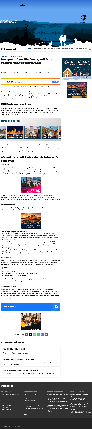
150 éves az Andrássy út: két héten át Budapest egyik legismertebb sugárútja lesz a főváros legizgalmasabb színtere (80, 413)
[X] (30, 334)
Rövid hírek (39, 74)
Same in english (90, 49)
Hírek (29, 49)
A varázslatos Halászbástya (30, 400)
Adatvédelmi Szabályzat (6, 421)
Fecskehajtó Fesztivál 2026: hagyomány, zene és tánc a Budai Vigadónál (57, 395)
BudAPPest (10, 49)
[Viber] (42, 334)
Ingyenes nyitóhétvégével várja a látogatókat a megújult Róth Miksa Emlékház (80, 404)
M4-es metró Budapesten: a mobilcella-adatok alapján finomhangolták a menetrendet (79, 399)
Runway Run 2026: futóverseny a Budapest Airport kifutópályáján (57, 399)
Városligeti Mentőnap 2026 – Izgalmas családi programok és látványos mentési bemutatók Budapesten (57, 410)
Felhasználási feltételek (22, 421)
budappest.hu (4, 56)
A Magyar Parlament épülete (30, 394)
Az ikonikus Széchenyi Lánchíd (31, 402)
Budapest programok (81, 49)
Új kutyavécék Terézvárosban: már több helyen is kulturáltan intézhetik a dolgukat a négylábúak (80, 408)
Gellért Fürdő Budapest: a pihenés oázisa (33, 408)
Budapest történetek (6, 401)
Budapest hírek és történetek (15, 56)
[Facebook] (26, 334)
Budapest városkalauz (40, 49)
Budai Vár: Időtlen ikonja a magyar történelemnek (32, 406)
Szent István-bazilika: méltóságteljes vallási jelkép (34, 414)
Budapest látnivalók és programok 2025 (10, 394)
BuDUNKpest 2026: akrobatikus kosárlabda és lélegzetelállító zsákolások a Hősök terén (57, 406)
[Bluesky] (34, 334)
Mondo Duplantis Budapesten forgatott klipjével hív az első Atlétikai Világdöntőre (79, 395)
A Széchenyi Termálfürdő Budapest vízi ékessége (33, 398)
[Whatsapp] (38, 334)
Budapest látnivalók (54, 49)
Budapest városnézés (67, 49)
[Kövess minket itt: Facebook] (56, 306)
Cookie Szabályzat (37, 421)
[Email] (46, 334)
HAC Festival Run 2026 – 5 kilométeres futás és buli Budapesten (57, 402)
